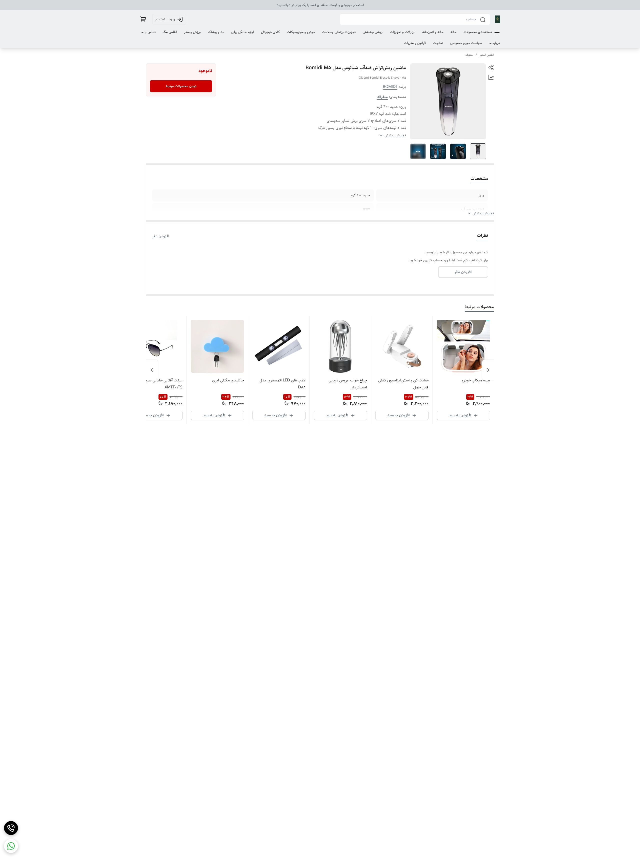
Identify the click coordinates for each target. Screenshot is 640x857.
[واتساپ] (11, 846)
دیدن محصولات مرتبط (181, 86)
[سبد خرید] (143, 19)
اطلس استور (487, 54)
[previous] (488, 370)
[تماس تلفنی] (11, 828)
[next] (152, 370)
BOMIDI (390, 87)
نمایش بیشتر (483, 213)
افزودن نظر (160, 236)
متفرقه (469, 54)
